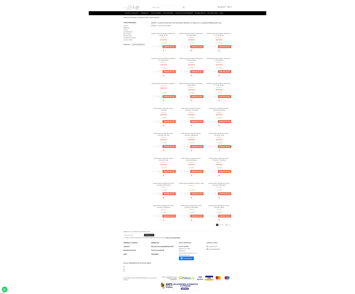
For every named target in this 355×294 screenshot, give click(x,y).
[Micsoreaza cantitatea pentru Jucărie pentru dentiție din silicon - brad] (181, 193)
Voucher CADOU (127, 40)
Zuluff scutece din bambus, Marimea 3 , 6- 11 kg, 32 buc (219, 84)
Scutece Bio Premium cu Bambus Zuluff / (136, 17)
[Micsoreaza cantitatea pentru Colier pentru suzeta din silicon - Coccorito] (153, 121)
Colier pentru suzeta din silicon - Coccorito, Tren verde (191, 109)
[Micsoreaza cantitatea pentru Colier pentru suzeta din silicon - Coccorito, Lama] (209, 146)
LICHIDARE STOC (128, 32)
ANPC (125, 254)
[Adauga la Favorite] (164, 50)
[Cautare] (183, 7)
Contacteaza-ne (187, 258)
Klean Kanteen (127, 34)
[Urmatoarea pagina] (229, 225)
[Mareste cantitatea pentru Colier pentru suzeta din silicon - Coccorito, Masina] (187, 171)
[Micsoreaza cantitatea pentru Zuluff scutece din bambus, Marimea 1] (153, 96)
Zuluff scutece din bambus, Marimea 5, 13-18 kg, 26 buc (163, 59)
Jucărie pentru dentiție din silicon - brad (191, 183)
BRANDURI (126, 28)
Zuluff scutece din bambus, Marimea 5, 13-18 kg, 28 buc (191, 34)
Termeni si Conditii (130, 243)
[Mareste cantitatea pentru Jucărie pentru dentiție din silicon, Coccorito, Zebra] (215, 216)
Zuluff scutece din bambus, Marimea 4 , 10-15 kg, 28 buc (191, 59)
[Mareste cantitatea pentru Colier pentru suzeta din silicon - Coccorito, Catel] (159, 171)
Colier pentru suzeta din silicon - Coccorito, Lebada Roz (191, 134)
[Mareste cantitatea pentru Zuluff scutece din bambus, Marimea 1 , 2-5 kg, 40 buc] (215, 71)
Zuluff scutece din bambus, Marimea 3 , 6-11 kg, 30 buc (219, 34)
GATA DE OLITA (127, 36)
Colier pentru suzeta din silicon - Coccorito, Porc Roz (163, 134)
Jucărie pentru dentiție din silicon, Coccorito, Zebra (219, 206)
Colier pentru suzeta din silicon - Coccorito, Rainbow (219, 109)
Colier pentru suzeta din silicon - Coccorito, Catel (163, 159)
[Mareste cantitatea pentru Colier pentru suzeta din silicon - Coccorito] (159, 121)
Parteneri (155, 254)
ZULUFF (125, 26)
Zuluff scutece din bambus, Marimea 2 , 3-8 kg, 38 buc (191, 84)
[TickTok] (124, 269)
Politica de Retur (157, 250)
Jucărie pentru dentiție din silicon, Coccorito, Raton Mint (219, 184)
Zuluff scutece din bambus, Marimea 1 (164, 83)
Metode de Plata (129, 250)
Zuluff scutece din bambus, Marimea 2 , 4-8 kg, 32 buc (163, 34)
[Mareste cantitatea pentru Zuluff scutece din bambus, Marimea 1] (159, 96)
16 (226, 225)
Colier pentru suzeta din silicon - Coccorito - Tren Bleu (219, 159)
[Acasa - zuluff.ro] (132, 7)
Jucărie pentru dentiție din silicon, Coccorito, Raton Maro (163, 184)
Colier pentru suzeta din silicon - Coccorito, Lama (219, 134)
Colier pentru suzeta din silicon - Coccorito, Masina (191, 159)
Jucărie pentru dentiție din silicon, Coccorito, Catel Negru (191, 206)
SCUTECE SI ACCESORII (129, 38)
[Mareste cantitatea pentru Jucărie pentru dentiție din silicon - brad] (187, 193)
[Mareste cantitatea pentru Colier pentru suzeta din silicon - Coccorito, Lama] (215, 146)
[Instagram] (124, 271)
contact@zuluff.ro (214, 249)
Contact (126, 246)
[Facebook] (124, 267)
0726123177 (213, 246)
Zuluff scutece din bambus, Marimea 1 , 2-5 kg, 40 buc (219, 59)
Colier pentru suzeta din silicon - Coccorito (163, 109)
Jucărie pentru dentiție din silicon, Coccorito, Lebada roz (163, 206)
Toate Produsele (154, 17)
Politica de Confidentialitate (172, 237)
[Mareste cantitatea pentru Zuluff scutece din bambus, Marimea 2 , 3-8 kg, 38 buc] (187, 96)
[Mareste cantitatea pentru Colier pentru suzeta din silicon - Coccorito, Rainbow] (215, 121)
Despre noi (155, 243)
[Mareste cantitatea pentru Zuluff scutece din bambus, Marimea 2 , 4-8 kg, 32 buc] (159, 46)
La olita (125, 30)
